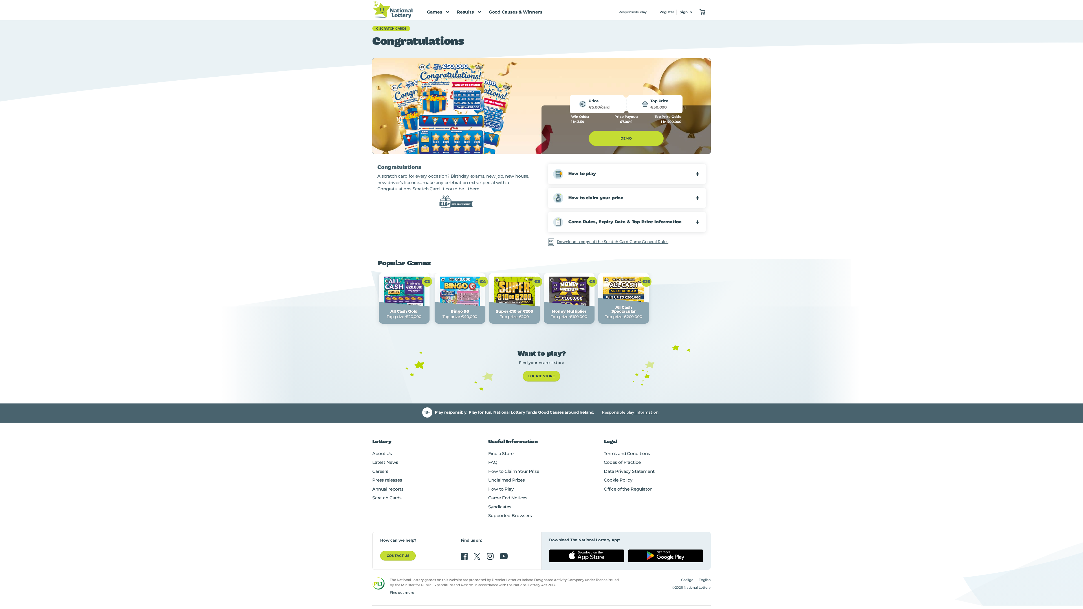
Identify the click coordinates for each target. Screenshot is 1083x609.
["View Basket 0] (702, 12)
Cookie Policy (618, 480)
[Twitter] (478, 556)
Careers (380, 471)
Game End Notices (508, 497)
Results (465, 12)
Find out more (402, 592)
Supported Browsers (510, 515)
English (705, 580)
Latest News (385, 462)
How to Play (501, 489)
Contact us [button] (398, 555)
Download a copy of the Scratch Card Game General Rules (612, 241)
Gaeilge (687, 580)
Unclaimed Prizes (506, 480)
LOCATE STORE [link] (541, 376)
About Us (382, 453)
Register (666, 12)
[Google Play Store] (665, 555)
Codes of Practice (622, 462)
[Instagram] (491, 556)
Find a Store (501, 453)
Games (434, 12)
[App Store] (586, 555)
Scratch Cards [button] (393, 28)
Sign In (686, 12)
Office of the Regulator (627, 489)
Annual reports (388, 489)
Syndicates (499, 506)
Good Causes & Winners (515, 12)
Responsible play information (630, 412)
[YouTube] (504, 556)
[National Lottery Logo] (392, 9)
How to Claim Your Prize (513, 471)
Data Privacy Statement (629, 471)
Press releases (387, 480)
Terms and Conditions (627, 453)
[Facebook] (465, 556)
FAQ (493, 462)
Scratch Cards (387, 497)
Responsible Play (632, 12)
